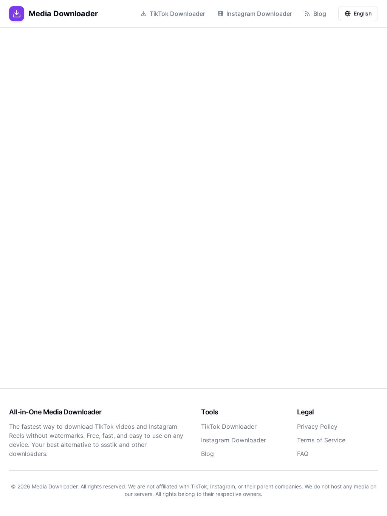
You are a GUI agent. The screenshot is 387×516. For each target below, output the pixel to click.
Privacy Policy (317, 426)
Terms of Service (321, 440)
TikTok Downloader (177, 13)
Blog (319, 13)
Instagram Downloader (259, 13)
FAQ (302, 453)
